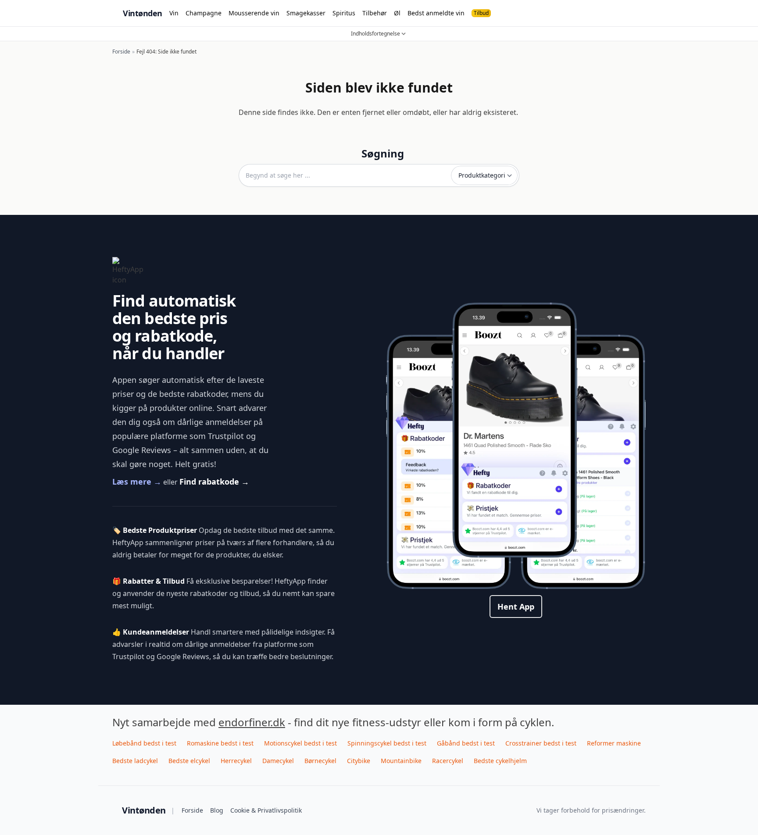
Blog (216, 810)
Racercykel (447, 760)
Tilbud (481, 13)
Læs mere (136, 481)
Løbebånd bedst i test (144, 743)
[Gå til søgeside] (640, 13)
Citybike (358, 760)
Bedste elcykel (189, 760)
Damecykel (278, 760)
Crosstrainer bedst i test (540, 743)
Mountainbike (401, 760)
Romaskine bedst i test (220, 743)
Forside (192, 810)
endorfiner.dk (251, 722)
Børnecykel (320, 760)
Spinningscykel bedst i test (386, 743)
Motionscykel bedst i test (300, 743)
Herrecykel (236, 760)
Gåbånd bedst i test (466, 743)
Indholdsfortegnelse (375, 33)
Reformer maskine (614, 743)
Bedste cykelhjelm (500, 760)
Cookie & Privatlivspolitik (266, 810)
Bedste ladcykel (135, 760)
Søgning (382, 153)
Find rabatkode (214, 481)
